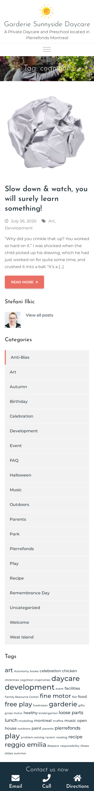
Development (19, 228)
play (12, 736)
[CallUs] (47, 778)
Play (14, 563)
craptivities (42, 680)
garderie (63, 704)
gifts (81, 705)
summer (20, 753)
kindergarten (48, 713)
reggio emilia (25, 744)
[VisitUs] (77, 778)
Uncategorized (25, 607)
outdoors (24, 728)
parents (48, 728)
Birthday (19, 401)
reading (61, 737)
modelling (26, 721)
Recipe (17, 578)
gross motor (14, 713)
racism (50, 737)
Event (16, 445)
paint (36, 728)
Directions (77, 786)
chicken (69, 670)
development (30, 687)
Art (51, 221)
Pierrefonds (22, 548)
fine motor (55, 695)
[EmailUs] (16, 778)
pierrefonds (67, 728)
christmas (12, 680)
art (9, 670)
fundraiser (40, 705)
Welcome (19, 622)
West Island (22, 637)
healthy (31, 712)
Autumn (18, 386)
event (60, 688)
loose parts (71, 712)
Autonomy (21, 671)
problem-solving (32, 737)
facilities (72, 688)
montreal (43, 720)
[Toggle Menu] (47, 49)
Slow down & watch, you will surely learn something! (46, 199)
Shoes (84, 746)
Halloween (20, 475)
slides (9, 753)
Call (46, 786)
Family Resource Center (22, 697)
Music (16, 489)
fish (74, 697)
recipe (75, 737)
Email (15, 786)
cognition (26, 680)
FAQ (14, 460)
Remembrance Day (30, 593)
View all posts (39, 315)
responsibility (69, 746)
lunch (11, 720)
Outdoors (19, 504)
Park (15, 534)
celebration (50, 670)
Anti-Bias (20, 357)
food (82, 696)
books (34, 671)
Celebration (21, 416)
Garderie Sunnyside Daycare (47, 24)
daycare (65, 678)
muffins (58, 721)
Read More (22, 282)
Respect (53, 746)
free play (18, 704)
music (70, 720)
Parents (18, 519)
